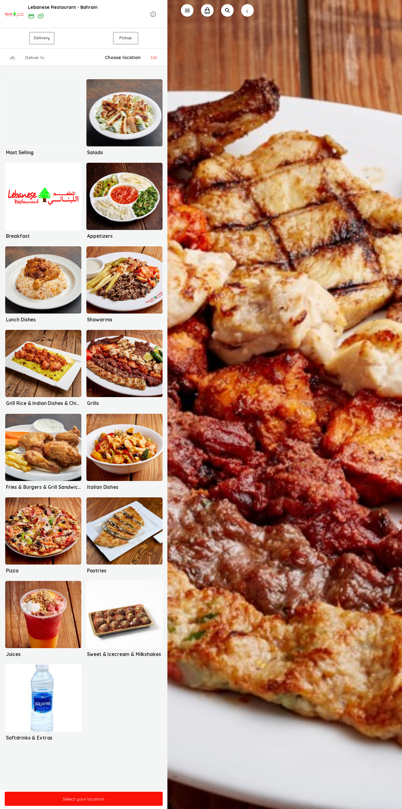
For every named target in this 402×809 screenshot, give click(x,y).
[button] (83, 14)
